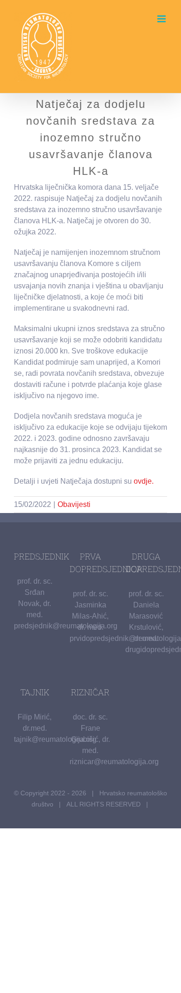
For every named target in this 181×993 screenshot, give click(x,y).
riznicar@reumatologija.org (114, 762)
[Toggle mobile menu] (162, 19)
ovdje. (144, 481)
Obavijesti (74, 504)
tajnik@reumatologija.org (55, 739)
